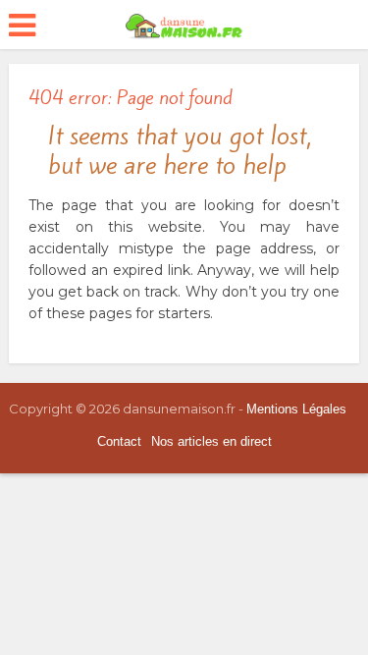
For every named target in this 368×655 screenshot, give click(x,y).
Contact (119, 441)
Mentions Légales (296, 409)
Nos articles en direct (211, 441)
